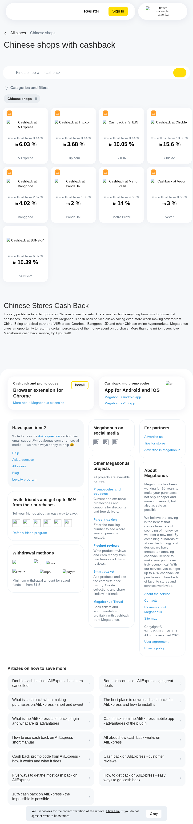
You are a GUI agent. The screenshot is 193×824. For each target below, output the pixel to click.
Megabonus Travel (108, 602)
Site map (150, 618)
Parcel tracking (105, 519)
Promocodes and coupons (107, 491)
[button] (179, 72)
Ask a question (49, 436)
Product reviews (106, 545)
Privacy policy (154, 648)
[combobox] (96, 72)
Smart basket (103, 571)
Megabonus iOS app (120, 403)
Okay (154, 814)
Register (91, 11)
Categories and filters (29, 88)
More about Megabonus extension (38, 403)
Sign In (118, 11)
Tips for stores (154, 443)
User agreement (156, 641)
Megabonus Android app (123, 397)
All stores (19, 466)
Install (80, 385)
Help (15, 453)
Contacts (150, 600)
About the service (157, 594)
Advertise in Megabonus (162, 450)
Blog (15, 473)
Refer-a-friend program (29, 533)
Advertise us (153, 437)
